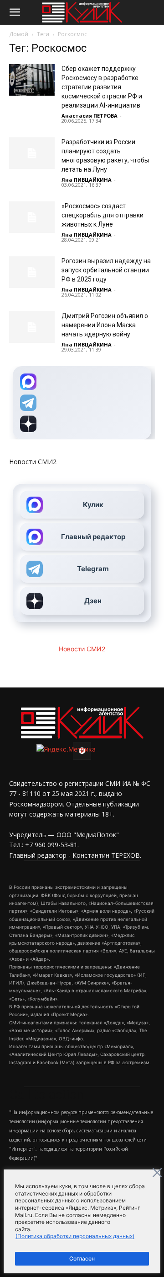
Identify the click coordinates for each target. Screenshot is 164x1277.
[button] (14, 12)
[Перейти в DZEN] (82, 424)
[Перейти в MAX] (82, 381)
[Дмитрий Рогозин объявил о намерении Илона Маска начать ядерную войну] (32, 327)
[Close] (157, 1172)
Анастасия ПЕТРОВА (90, 115)
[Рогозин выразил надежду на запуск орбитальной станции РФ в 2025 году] (32, 272)
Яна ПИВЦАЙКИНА (87, 179)
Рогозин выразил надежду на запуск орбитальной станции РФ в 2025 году (106, 270)
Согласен (82, 1258)
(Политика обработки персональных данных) (74, 1236)
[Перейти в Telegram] (82, 403)
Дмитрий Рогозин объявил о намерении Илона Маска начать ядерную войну (105, 325)
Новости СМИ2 (32, 461)
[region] (82, 1221)
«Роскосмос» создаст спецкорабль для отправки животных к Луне (103, 215)
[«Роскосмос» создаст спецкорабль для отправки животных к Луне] (32, 217)
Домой (18, 34)
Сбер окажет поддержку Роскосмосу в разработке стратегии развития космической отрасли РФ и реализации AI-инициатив (102, 87)
